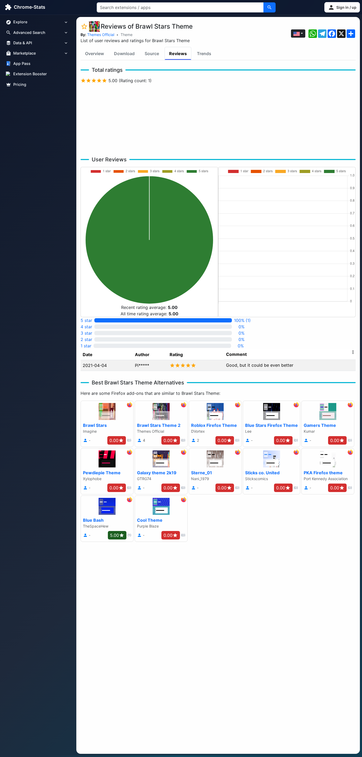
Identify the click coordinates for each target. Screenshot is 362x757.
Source (152, 53)
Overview (94, 53)
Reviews (178, 53)
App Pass (21, 63)
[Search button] (269, 7)
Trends (204, 53)
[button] (342, 7)
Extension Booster (30, 74)
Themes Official (100, 34)
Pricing (19, 84)
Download (124, 53)
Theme (127, 34)
